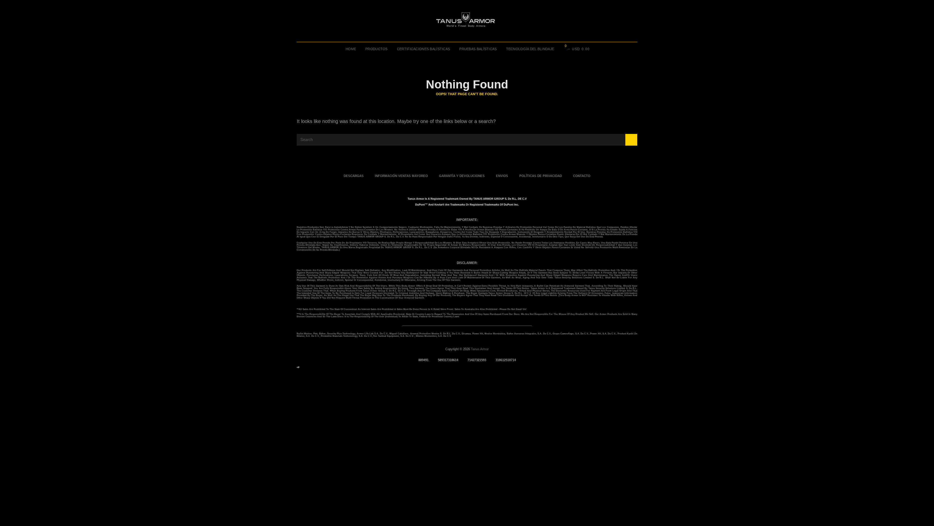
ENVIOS (502, 176)
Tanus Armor (480, 349)
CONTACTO (581, 176)
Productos (376, 49)
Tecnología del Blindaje (530, 49)
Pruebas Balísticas (478, 49)
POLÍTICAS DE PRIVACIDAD (540, 176)
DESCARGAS (354, 176)
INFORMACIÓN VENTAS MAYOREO (401, 176)
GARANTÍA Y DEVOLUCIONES (462, 176)
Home (351, 49)
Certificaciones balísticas (423, 49)
